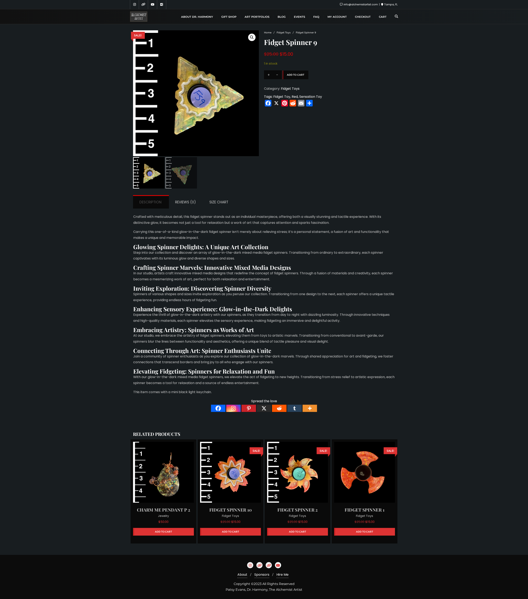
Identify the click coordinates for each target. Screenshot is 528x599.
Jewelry (163, 516)
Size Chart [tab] (218, 202)
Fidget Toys (284, 32)
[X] (264, 408)
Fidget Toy (281, 96)
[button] (252, 37)
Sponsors (261, 574)
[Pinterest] (249, 408)
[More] (310, 408)
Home (267, 32)
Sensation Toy (310, 96)
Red (295, 96)
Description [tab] (150, 202)
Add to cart (295, 74)
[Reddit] (279, 408)
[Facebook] (218, 408)
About (242, 574)
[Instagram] (233, 408)
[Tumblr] (294, 408)
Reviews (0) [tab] (185, 202)
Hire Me (282, 574)
